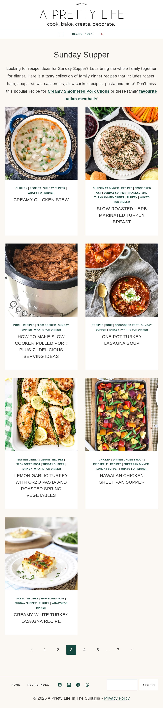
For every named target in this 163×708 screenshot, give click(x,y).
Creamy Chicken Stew (41, 199)
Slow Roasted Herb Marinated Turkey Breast (122, 215)
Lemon (45, 459)
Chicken (21, 188)
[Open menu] (61, 34)
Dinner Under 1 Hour (128, 459)
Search (149, 685)
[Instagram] (69, 685)
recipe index (82, 34)
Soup (109, 325)
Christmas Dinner (106, 188)
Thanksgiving (138, 192)
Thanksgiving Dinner (109, 197)
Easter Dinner (28, 459)
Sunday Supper (54, 188)
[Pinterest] (60, 685)
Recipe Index (38, 684)
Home (16, 684)
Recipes (35, 188)
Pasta (20, 598)
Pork (17, 325)
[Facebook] (78, 685)
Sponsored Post (127, 325)
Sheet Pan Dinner (136, 464)
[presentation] (41, 143)
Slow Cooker (46, 325)
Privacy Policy (117, 698)
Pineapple (100, 464)
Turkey (132, 197)
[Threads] (87, 685)
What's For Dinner (41, 192)
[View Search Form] (102, 34)
